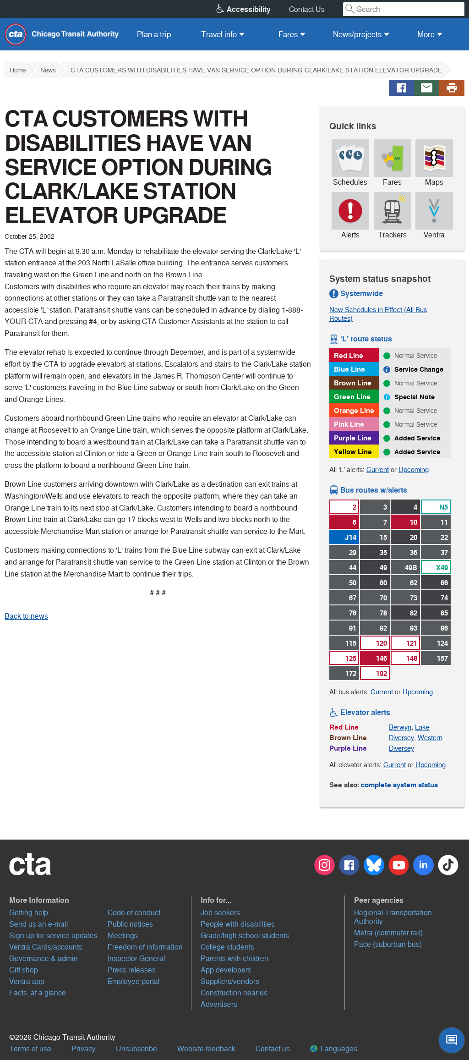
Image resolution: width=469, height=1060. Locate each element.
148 (411, 658)
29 (352, 552)
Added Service (417, 438)
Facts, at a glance (37, 993)
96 (444, 628)
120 (381, 643)
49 (383, 567)
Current (377, 469)
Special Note (414, 397)
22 (444, 537)
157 (442, 658)
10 (413, 522)
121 (411, 643)
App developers (226, 970)
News (48, 70)
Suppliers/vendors (230, 981)
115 (350, 643)
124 (442, 643)
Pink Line (349, 424)
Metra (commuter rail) (388, 933)
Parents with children (234, 958)
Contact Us (307, 9)
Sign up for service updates (53, 935)
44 (352, 567)
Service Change (418, 369)
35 (383, 552)
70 (383, 598)
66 (444, 583)
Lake (422, 727)
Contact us (273, 1049)
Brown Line (352, 383)
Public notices (130, 924)
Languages (338, 1049)
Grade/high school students (245, 935)
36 (413, 552)
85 (444, 613)
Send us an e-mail (38, 924)
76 (352, 613)
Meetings (123, 935)
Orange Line (354, 410)
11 (444, 522)
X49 (442, 567)
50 (352, 583)
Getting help (28, 913)
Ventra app (26, 981)
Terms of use (30, 1049)
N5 (443, 507)
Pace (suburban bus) (388, 944)
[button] (100, 900)
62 (413, 583)
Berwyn (400, 727)
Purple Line (352, 438)
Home (18, 70)
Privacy (83, 1049)
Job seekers (220, 913)
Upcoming (413, 469)
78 (383, 613)
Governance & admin (43, 958)
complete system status (399, 785)
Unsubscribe (136, 1049)
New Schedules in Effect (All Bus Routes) (378, 314)
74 (444, 598)
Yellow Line (353, 452)
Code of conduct (134, 913)
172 (350, 673)
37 (444, 552)
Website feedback (206, 1049)
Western (430, 737)
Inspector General (136, 958)
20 (413, 537)
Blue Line (349, 369)
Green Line (352, 397)
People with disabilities (238, 924)
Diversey (401, 737)
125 (350, 658)
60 (383, 583)
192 (381, 673)
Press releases (132, 970)
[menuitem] (154, 34)
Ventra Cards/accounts (45, 947)
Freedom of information (145, 947)
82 (413, 613)
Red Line (348, 355)
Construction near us (234, 993)
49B (411, 567)
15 (383, 537)
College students (227, 947)
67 (352, 598)
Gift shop (23, 970)
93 (413, 628)
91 (352, 628)
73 (413, 598)
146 (381, 658)
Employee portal (133, 981)
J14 (350, 537)
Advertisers (219, 1004)
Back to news (26, 616)
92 (383, 628)
